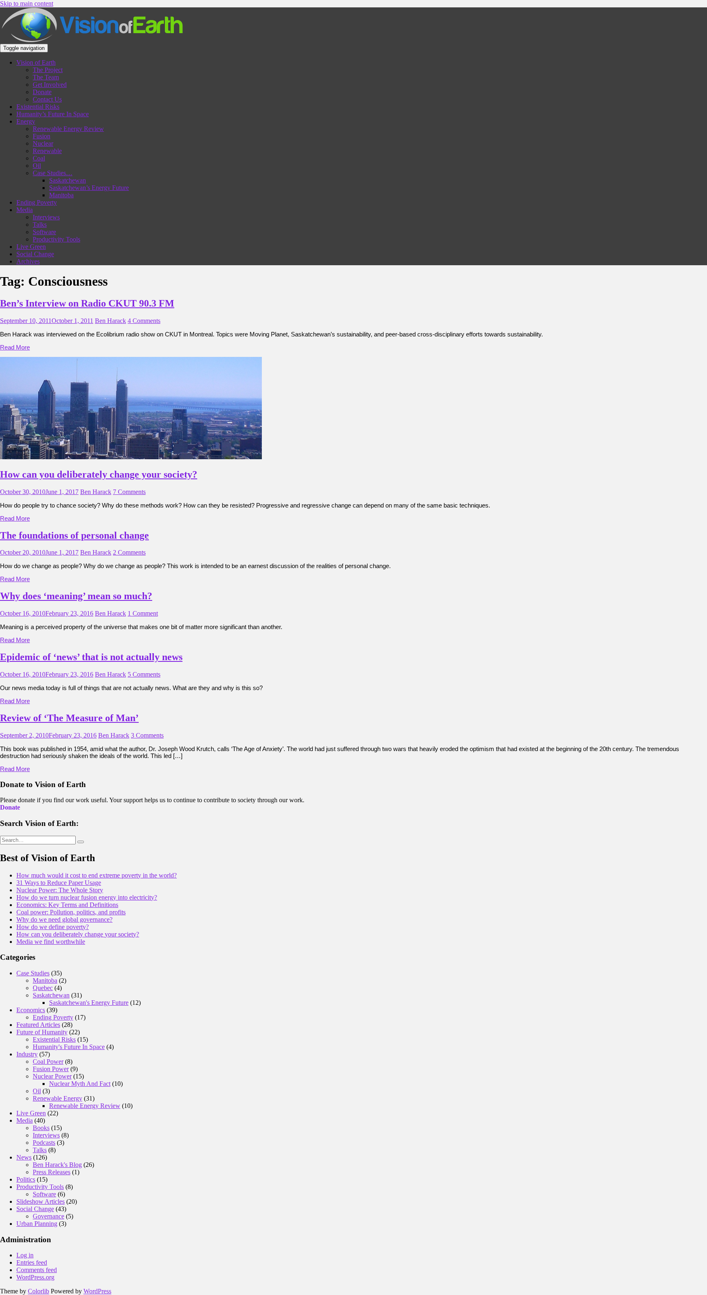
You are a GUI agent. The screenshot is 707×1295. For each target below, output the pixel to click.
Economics (30, 1009)
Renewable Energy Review (68, 128)
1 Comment (143, 613)
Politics (25, 1179)
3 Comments (147, 735)
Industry (27, 1054)
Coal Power (48, 1061)
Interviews (46, 217)
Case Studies (33, 973)
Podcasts (44, 1142)
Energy (25, 121)
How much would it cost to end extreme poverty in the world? (96, 875)
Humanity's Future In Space (69, 1046)
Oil (37, 165)
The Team (46, 77)
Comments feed (36, 1269)
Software (44, 231)
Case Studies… (52, 172)
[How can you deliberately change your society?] (131, 456)
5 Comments (144, 674)
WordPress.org (35, 1277)
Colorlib (38, 1291)
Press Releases (51, 1172)
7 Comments (129, 491)
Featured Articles (38, 1024)
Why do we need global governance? (64, 919)
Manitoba (61, 195)
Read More (15, 347)
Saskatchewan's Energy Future (88, 1002)
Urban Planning (36, 1223)
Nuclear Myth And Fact (79, 1083)
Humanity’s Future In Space (52, 114)
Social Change (35, 253)
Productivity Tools (56, 239)
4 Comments (144, 320)
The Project (48, 69)
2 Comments (129, 552)
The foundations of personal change (74, 535)
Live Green (31, 246)
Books (41, 1127)
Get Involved (50, 84)
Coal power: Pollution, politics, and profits (71, 912)
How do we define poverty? (52, 926)
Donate (42, 91)
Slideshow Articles (40, 1201)
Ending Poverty (36, 202)
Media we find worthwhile (50, 941)
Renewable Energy (57, 1098)
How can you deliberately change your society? (98, 474)
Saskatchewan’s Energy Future (89, 187)
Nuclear (43, 143)
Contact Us (47, 99)
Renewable (47, 150)
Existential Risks (37, 106)
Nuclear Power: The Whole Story (59, 890)
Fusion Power (51, 1068)
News (24, 1157)
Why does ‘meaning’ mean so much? (76, 596)
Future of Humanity (42, 1032)
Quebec (43, 987)
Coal (39, 158)
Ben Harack (110, 320)
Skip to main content (26, 3)
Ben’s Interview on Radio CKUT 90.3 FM (87, 303)
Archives (28, 261)
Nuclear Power (52, 1076)
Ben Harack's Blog (57, 1164)
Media (24, 209)
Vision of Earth (36, 62)
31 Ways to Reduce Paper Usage (58, 882)
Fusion (41, 136)
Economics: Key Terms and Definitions (67, 904)
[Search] (80, 842)
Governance (48, 1216)
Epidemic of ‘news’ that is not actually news (91, 657)
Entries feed (31, 1262)
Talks (40, 224)
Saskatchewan (67, 180)
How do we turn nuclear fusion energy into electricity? (86, 897)
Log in (25, 1255)
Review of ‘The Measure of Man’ (69, 718)
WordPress (97, 1291)
